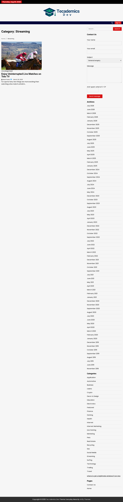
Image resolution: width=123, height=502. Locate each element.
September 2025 (93, 136)
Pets (88, 437)
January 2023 (92, 222)
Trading (90, 467)
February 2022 (92, 256)
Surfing (89, 460)
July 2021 (90, 275)
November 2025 (93, 128)
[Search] (112, 22)
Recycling (90, 445)
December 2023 (93, 196)
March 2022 (91, 252)
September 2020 (93, 308)
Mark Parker (6, 79)
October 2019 (92, 350)
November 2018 (93, 368)
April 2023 (90, 218)
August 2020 (91, 312)
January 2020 (92, 338)
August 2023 (91, 207)
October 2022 (92, 233)
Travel (89, 471)
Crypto (89, 392)
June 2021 (90, 278)
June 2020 (91, 320)
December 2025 (93, 124)
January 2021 (92, 297)
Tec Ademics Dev (52, 499)
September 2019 (93, 353)
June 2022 (91, 245)
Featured (90, 407)
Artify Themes (85, 499)
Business (90, 385)
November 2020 (93, 305)
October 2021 (92, 267)
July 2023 (90, 211)
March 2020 (91, 331)
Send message (94, 96)
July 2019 (90, 361)
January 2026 (92, 121)
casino (89, 389)
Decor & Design (93, 396)
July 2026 (90, 106)
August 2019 (91, 357)
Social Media (91, 452)
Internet (90, 422)
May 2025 (90, 151)
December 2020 (93, 301)
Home (89, 488)
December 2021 (93, 260)
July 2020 (90, 316)
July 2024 (90, 185)
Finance (90, 411)
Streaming (91, 456)
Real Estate (91, 441)
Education (90, 400)
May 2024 (90, 192)
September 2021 (93, 271)
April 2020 (90, 327)
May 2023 (90, 215)
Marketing (91, 434)
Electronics (91, 404)
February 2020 (92, 335)
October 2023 (92, 200)
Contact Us (91, 485)
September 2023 (93, 203)
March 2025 (91, 158)
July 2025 (90, 143)
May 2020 (90, 323)
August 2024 (91, 181)
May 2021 (90, 282)
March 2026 (91, 113)
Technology (91, 464)
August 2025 (91, 139)
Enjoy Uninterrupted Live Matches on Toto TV (21, 75)
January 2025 (92, 166)
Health (89, 419)
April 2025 (90, 154)
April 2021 (90, 286)
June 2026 (91, 109)
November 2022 (93, 230)
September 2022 (93, 237)
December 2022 (93, 226)
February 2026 (92, 117)
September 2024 (93, 177)
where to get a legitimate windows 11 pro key (104, 476)
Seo (88, 449)
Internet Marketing (94, 426)
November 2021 (93, 263)
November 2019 (93, 346)
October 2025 (92, 132)
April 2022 (90, 248)
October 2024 (92, 173)
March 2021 (91, 290)
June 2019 (90, 365)
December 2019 (93, 342)
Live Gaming (91, 430)
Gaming (90, 415)
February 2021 (92, 293)
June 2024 (91, 188)
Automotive (91, 381)
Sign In (118, 23)
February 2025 (92, 162)
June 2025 (91, 147)
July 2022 (90, 241)
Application (91, 377)
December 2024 (93, 169)
